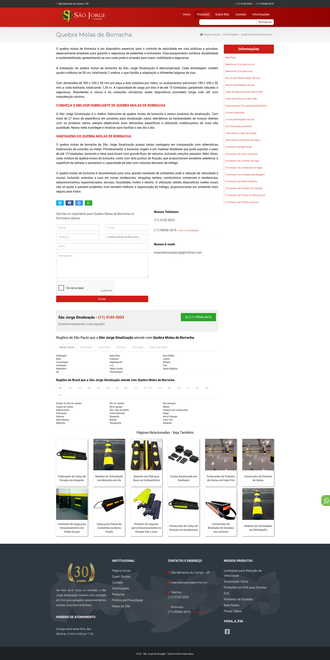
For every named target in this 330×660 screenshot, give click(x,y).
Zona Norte (86, 347)
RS (107, 388)
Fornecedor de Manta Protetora (241, 181)
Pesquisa (118, 594)
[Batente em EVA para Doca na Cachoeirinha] (146, 454)
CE (135, 388)
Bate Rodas (231, 605)
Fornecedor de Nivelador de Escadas (243, 188)
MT (169, 388)
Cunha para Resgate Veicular (239, 119)
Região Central (66, 347)
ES (79, 388)
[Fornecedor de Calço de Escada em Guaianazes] (183, 504)
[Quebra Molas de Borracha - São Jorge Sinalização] (83, 16)
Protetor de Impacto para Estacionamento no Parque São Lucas (146, 528)
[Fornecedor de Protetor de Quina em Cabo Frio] (221, 454)
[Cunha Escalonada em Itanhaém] (183, 454)
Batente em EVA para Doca (238, 71)
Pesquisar (266, 22)
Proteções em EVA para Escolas (245, 587)
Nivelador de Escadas (238, 599)
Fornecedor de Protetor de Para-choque (245, 195)
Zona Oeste (104, 347)
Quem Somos (121, 576)
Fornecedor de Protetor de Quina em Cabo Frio (221, 478)
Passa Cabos (233, 611)
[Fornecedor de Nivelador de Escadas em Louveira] (221, 504)
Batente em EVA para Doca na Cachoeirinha (146, 478)
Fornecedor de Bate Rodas (238, 147)
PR (89, 388)
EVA (226, 593)
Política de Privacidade (127, 600)
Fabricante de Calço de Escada (240, 133)
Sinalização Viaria (236, 581)
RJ (60, 388)
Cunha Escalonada (234, 112)
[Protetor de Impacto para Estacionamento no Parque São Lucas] (146, 504)
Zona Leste (137, 347)
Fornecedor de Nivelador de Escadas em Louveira (221, 528)
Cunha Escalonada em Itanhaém (183, 478)
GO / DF (148, 388)
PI (188, 388)
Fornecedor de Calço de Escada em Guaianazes (183, 527)
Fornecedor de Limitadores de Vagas (243, 167)
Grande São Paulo (158, 347)
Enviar (102, 298)
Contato (240, 14)
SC (98, 388)
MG (70, 388)
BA (126, 388)
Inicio (186, 14)
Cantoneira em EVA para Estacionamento (246, 105)
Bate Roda (230, 57)
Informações (260, 14)
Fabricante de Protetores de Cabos (242, 140)
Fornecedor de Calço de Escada (241, 154)
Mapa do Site (121, 606)
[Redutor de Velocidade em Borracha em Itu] (109, 454)
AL (60, 395)
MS (159, 388)
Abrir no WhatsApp (188, 230)
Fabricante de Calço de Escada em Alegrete (72, 478)
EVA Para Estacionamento (238, 126)
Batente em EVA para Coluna (239, 64)
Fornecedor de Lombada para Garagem (245, 174)
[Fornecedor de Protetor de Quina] (258, 454)
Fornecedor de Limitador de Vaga (242, 161)
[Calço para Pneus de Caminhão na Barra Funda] (109, 504)
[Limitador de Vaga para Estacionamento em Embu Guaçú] (72, 504)
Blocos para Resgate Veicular (240, 85)
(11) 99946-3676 (265, 3)
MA (207, 388)
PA (197, 388)
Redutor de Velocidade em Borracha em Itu (109, 478)
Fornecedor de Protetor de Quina (241, 202)
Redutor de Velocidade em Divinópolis (258, 527)
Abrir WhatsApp (201, 612)
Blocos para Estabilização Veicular (242, 78)
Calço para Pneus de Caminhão (241, 98)
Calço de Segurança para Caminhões (244, 92)
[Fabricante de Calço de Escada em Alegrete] (72, 454)
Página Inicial (211, 34)
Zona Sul (120, 347)
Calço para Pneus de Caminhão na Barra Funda (109, 528)
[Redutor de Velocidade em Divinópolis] (258, 504)
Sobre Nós (222, 14)
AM (179, 388)
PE (117, 388)
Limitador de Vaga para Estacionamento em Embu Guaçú (72, 528)
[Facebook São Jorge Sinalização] (227, 631)
